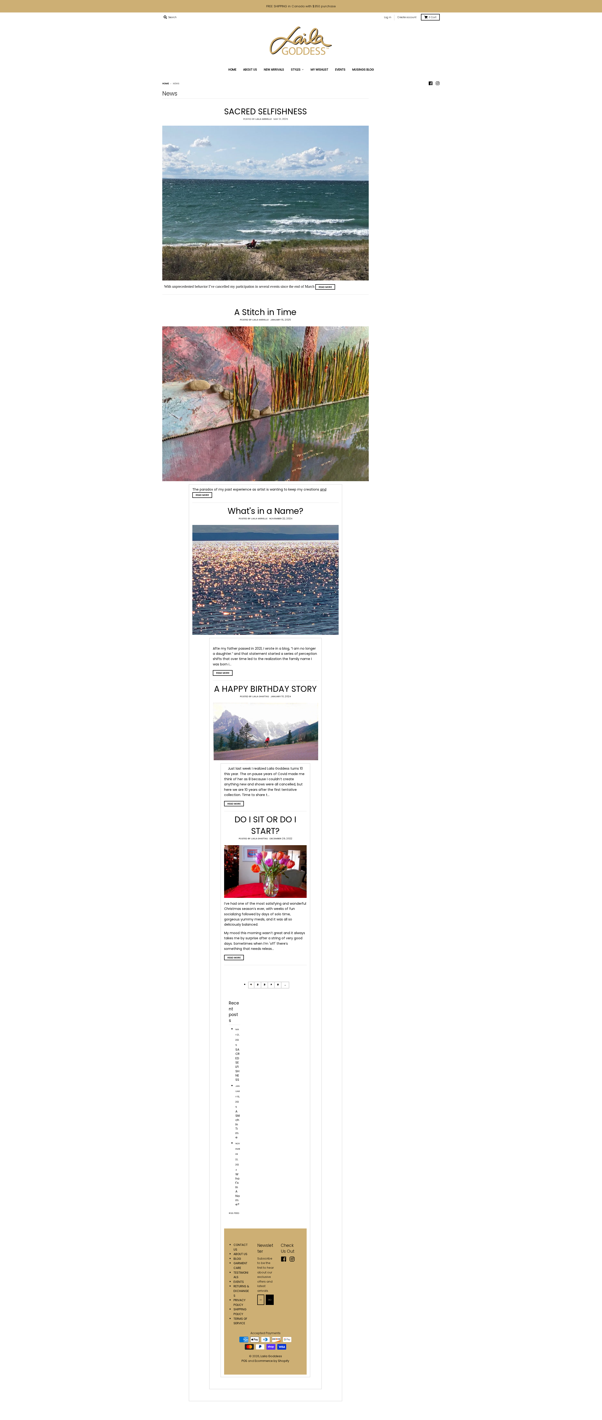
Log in (387, 17)
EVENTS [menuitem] (340, 70)
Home (165, 83)
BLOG (237, 1259)
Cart (432, 17)
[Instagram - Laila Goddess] (438, 83)
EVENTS (239, 1282)
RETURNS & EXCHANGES (241, 1290)
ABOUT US (240, 1254)
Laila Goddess (271, 1356)
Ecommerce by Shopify (272, 1361)
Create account (406, 17)
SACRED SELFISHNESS (265, 111)
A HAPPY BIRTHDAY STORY (265, 689)
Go (269, 1299)
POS (244, 1361)
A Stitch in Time (265, 312)
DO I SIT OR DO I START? (265, 825)
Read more (325, 286)
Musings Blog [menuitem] (363, 70)
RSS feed (234, 1213)
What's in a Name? (265, 511)
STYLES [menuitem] (296, 70)
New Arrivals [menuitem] (274, 70)
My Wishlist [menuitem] (319, 70)
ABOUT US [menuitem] (250, 70)
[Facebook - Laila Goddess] (430, 83)
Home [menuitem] (232, 70)
